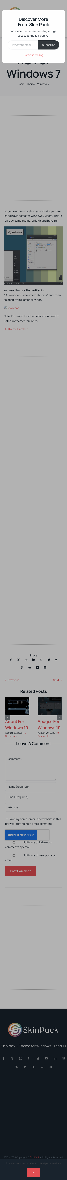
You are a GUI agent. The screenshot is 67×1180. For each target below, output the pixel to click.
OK (33, 1172)
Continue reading (33, 55)
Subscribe (48, 45)
